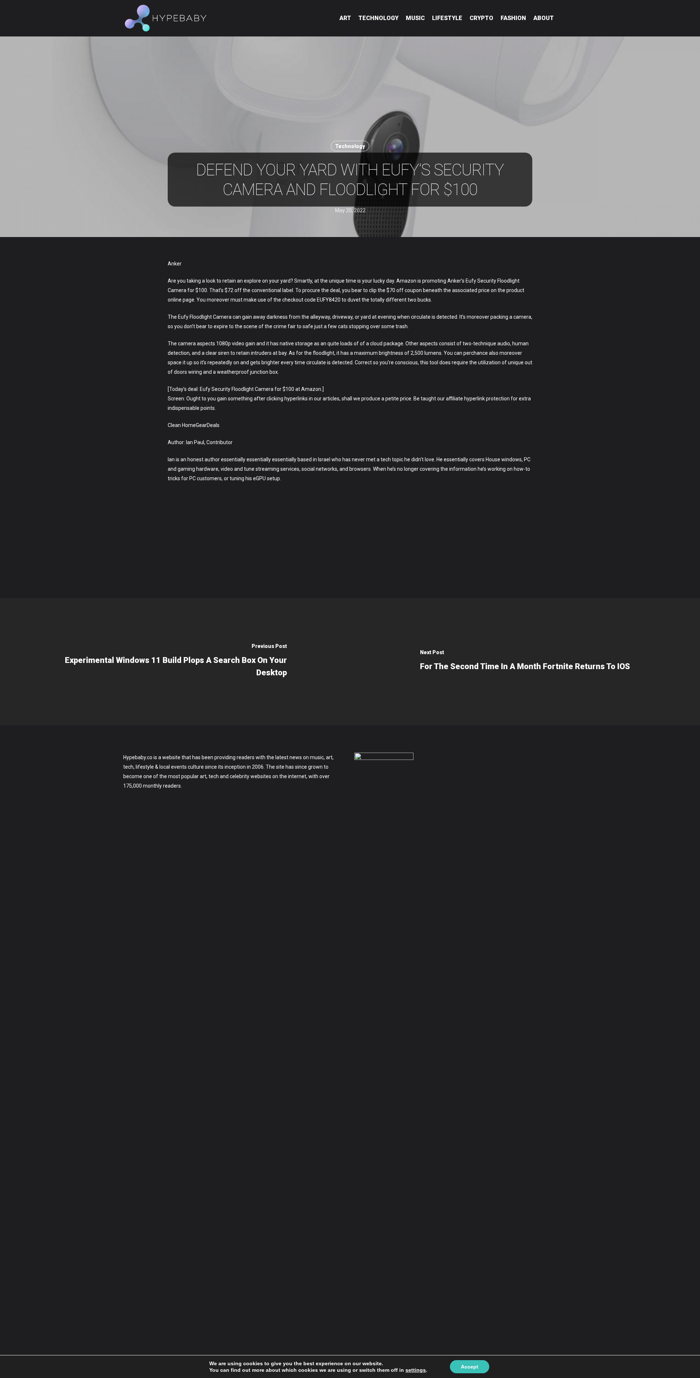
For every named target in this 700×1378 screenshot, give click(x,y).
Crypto (481, 18)
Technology (378, 18)
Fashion (513, 18)
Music (415, 18)
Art (345, 18)
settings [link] (415, 1370)
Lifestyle (447, 18)
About (543, 18)
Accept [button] (469, 1367)
